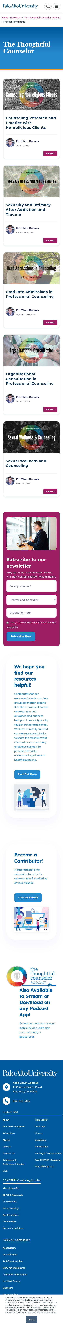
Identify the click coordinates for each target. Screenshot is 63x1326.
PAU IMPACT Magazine (47, 1160)
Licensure (8, 1287)
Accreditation (10, 1254)
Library (39, 1133)
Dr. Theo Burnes (27, 141)
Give (5, 1170)
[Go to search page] (48, 6)
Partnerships (41, 1146)
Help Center (41, 1120)
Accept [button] (32, 1319)
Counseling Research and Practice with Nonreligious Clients (31, 123)
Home (5, 17)
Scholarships (9, 1221)
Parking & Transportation (48, 1153)
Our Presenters (10, 1215)
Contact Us (9, 1153)
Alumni (6, 1140)
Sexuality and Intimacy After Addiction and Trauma (28, 210)
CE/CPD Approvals (13, 1195)
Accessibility (9, 1247)
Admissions (9, 1133)
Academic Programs (14, 1126)
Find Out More (27, 774)
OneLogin (40, 1126)
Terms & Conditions (13, 1228)
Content (50, 153)
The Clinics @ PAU (44, 1166)
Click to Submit (28, 897)
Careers (7, 1146)
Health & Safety (11, 1281)
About (6, 1120)
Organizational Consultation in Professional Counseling (30, 379)
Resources (15, 17)
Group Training (11, 1208)
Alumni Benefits (11, 1188)
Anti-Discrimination (13, 1261)
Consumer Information (15, 1274)
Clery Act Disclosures (14, 1267)
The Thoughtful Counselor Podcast (42, 17)
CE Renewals (9, 1201)
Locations (40, 1140)
